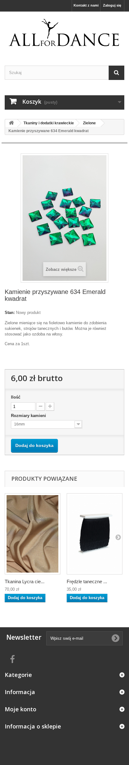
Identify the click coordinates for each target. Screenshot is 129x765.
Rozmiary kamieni (29, 415)
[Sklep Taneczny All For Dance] (64, 33)
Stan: (10, 312)
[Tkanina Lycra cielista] (32, 533)
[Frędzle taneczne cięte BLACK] (94, 533)
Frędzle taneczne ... (87, 581)
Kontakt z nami (86, 5)
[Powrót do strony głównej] (11, 123)
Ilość (15, 397)
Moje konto (20, 709)
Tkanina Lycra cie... (24, 581)
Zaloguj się (112, 5)
